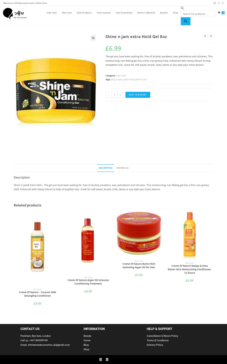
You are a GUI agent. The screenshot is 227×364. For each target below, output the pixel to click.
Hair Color (121, 75)
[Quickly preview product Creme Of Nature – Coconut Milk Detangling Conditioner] (60, 216)
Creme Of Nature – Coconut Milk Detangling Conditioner (37, 294)
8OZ (113, 79)
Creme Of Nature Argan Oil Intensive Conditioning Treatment (88, 281)
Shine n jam (141, 79)
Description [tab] (106, 168)
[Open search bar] (182, 8)
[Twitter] (107, 359)
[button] (93, 38)
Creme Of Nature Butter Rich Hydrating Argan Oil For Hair (138, 265)
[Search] (185, 21)
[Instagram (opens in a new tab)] (222, 3)
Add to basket (138, 94)
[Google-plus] (113, 359)
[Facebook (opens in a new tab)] (215, 3)
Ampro (119, 79)
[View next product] (211, 36)
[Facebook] (100, 359)
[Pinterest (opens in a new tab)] (219, 3)
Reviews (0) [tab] (122, 168)
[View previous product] (205, 36)
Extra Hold (129, 79)
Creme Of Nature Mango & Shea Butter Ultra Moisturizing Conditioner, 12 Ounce (189, 269)
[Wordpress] (120, 359)
